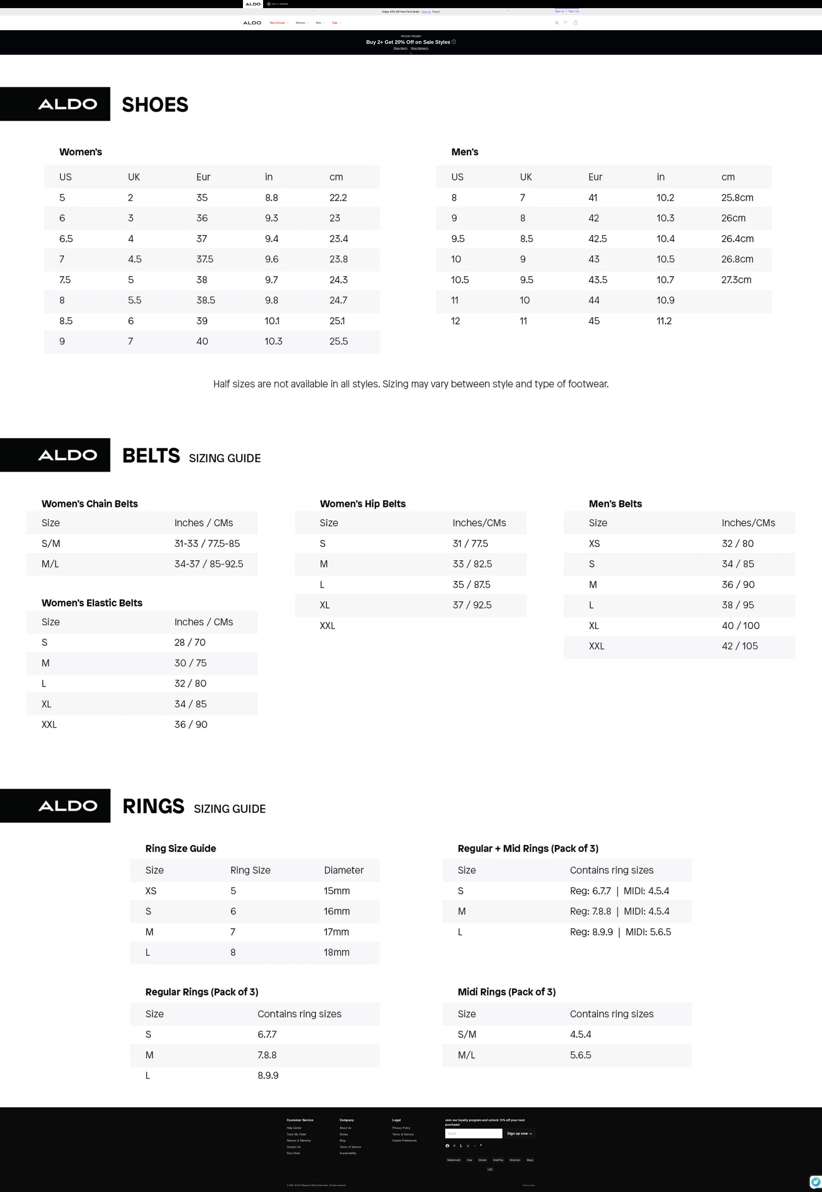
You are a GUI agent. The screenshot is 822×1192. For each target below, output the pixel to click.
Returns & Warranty (299, 1140)
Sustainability (348, 1153)
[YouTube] (475, 1146)
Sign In (559, 11)
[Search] (557, 23)
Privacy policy (529, 1185)
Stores (344, 1134)
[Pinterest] (482, 1146)
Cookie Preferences (404, 1140)
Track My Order (296, 1134)
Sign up (426, 11)
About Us (345, 1128)
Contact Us (294, 1147)
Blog (342, 1140)
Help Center (294, 1128)
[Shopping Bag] (576, 23)
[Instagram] (454, 1146)
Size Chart (293, 1153)
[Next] (508, 11)
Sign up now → (519, 1133)
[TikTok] (461, 1146)
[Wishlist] (566, 22)
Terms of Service (350, 1147)
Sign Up (573, 11)
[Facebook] (447, 1146)
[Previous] (314, 11)
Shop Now (409, 44)
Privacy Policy (401, 1128)
